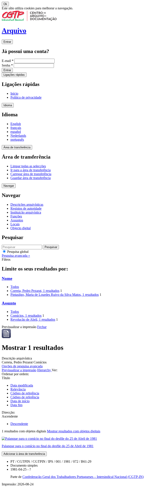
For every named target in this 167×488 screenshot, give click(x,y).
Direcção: (8, 412)
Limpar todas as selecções (28, 166)
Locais (15, 224)
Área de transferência (16, 147)
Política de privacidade (26, 97)
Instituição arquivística (25, 212)
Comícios (26, 315)
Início (14, 93)
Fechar (42, 327)
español (15, 132)
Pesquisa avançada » (16, 255)
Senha (7, 65)
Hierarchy (44, 370)
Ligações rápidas (14, 74)
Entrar (7, 41)
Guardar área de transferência (30, 178)
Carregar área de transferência (30, 174)
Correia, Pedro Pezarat (34, 291)
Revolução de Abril (32, 319)
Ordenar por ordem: (15, 374)
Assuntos (16, 220)
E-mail (7, 61)
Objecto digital (20, 228)
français (15, 128)
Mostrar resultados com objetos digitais (73, 431)
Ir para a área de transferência (30, 170)
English (15, 124)
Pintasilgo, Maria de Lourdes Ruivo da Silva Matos (54, 294)
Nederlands (18, 135)
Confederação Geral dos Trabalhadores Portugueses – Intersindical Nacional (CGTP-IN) (83, 477)
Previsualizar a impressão (19, 370)
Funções (16, 216)
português (17, 139)
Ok (5, 4)
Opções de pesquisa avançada (22, 366)
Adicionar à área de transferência (24, 453)
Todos (14, 287)
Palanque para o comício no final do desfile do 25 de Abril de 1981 (48, 446)
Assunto (9, 303)
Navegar (8, 185)
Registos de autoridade (26, 208)
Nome (7, 278)
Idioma (7, 105)
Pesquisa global (17, 251)
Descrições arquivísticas (26, 204)
